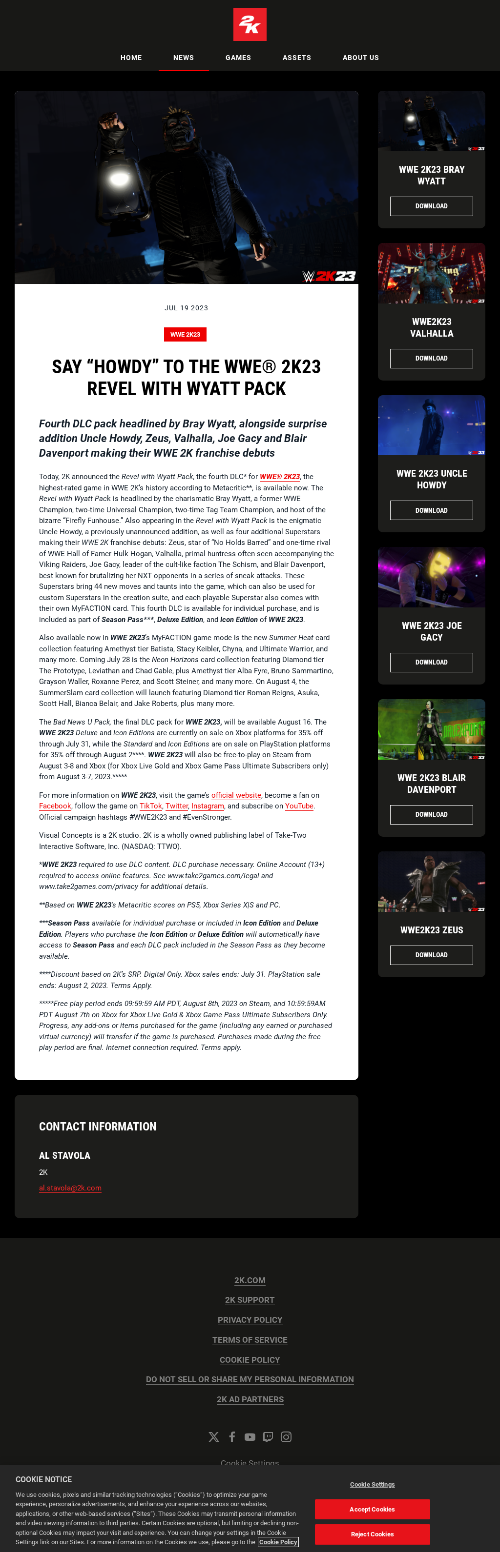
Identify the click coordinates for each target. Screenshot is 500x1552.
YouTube (299, 806)
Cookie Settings (250, 1463)
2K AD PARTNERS (250, 1399)
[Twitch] (268, 1436)
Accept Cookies (372, 1509)
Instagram (207, 806)
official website (236, 795)
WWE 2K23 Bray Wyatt (432, 175)
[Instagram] (286, 1436)
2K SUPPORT (250, 1300)
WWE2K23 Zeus (431, 930)
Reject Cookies (372, 1534)
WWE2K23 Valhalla (432, 327)
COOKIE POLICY (250, 1360)
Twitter (177, 806)
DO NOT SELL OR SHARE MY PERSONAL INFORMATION (250, 1379)
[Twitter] (213, 1436)
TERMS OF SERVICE (250, 1340)
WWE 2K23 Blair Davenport (431, 783)
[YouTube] (250, 1436)
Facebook (55, 806)
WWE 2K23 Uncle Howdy (431, 479)
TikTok (151, 806)
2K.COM (250, 1280)
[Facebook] (232, 1436)
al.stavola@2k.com (70, 1188)
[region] (250, 1508)
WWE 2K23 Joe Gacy (432, 631)
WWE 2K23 (185, 334)
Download (432, 206)
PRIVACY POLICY (250, 1320)
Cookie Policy (278, 1542)
